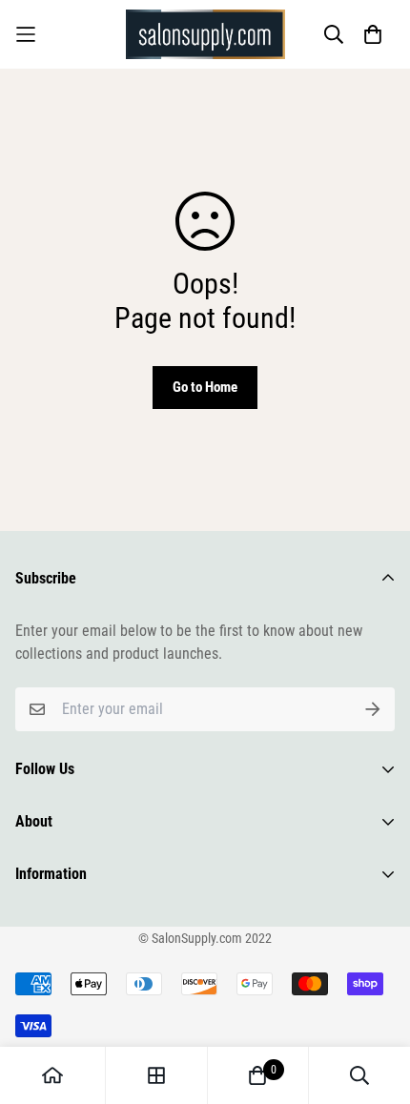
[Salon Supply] (205, 34)
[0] (257, 1075)
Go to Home (205, 387)
